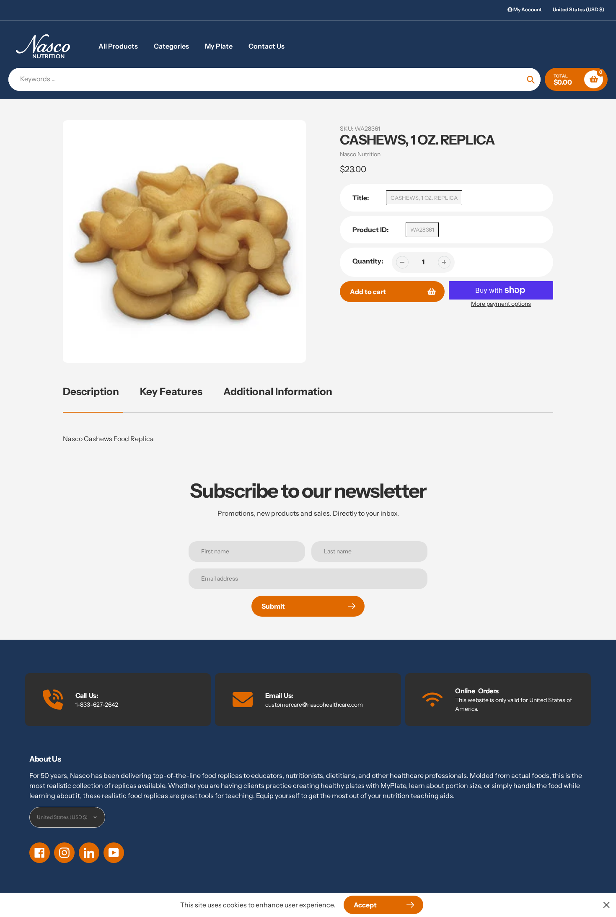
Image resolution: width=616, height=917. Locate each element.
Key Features (171, 391)
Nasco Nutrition (360, 154)
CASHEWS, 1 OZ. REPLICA (424, 197)
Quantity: (367, 261)
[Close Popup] (606, 904)
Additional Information (277, 391)
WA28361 (422, 229)
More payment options (501, 303)
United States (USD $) (578, 9)
